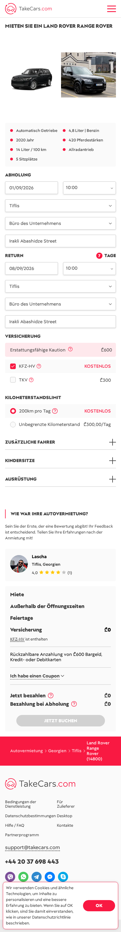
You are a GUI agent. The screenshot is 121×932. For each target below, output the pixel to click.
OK (99, 905)
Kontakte (65, 825)
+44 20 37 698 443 (32, 862)
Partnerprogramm (22, 835)
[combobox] (86, 187)
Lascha (39, 557)
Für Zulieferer (66, 804)
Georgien (51, 564)
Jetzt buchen (60, 721)
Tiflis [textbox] (14, 206)
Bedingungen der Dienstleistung (20, 804)
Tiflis (36, 564)
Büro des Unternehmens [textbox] (35, 223)
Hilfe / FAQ (14, 825)
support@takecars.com (32, 848)
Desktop (64, 816)
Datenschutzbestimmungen (30, 816)
